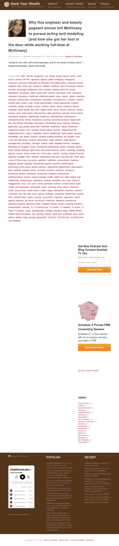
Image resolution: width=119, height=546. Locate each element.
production (32, 174)
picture (35, 167)
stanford (69, 190)
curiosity (29, 106)
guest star (35, 126)
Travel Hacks (83, 442)
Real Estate (82, 428)
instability (37, 133)
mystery (64, 153)
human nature (45, 130)
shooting (52, 187)
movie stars (46, 153)
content (79, 100)
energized (13, 116)
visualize (58, 211)
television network (16, 204)
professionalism (15, 177)
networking (45, 157)
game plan (13, 126)
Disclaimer (90, 540)
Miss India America (50, 150)
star (20, 194)
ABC (23, 76)
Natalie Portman (76, 153)
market (44, 143)
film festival (18, 123)
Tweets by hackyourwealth (18, 514)
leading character (55, 136)
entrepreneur (70, 116)
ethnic (28, 120)
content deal (14, 103)
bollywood (32, 89)
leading (42, 136)
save (34, 184)
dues (18, 113)
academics (39, 76)
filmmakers (39, 123)
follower (66, 123)
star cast (27, 194)
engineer (23, 116)
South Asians (33, 190)
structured (59, 194)
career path (41, 93)
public (50, 177)
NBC (28, 157)
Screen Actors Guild (71, 184)
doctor (80, 110)
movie (26, 153)
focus (59, 123)
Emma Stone (77, 113)
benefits (12, 89)
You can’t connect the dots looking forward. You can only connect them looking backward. (59, 483)
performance (67, 163)
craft (30, 103)
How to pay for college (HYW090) (97, 494)
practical (26, 170)
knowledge (13, 136)
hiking (64, 126)
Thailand (45, 204)
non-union (32, 160)
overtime (74, 160)
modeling (71, 150)
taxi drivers (40, 200)
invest (64, 133)
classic (65, 96)
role (63, 180)
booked (47, 89)
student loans (20, 197)
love (78, 136)
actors (11, 79)
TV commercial (41, 207)
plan (10, 170)
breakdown (13, 93)
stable (43, 190)
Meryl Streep (14, 150)
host (28, 130)
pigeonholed (64, 167)
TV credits (54, 207)
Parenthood (38, 163)
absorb (29, 76)
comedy (12, 100)
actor (79, 76)
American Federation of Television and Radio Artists (42, 83)
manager (36, 143)
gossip (26, 126)
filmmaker (28, 123)
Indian (29, 133)
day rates (35, 110)
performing (13, 167)
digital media (46, 110)
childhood (33, 96)
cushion (45, 106)
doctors (11, 113)
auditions (55, 86)
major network (55, 140)
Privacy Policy (64, 540)
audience (37, 86)
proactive (41, 170)
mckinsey (75, 143)
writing (19, 217)
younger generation (38, 217)
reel (79, 177)
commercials (22, 100)
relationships (26, 180)
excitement (37, 120)
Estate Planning (84, 412)
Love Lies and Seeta (17, 140)
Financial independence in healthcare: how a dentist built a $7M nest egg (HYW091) (96, 489)
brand (72, 89)
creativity (12, 106)
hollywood (72, 126)
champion (76, 93)
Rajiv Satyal (70, 177)
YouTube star (63, 217)
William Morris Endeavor (19, 214)
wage (65, 211)
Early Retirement (84, 408)
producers (69, 170)
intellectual (55, 133)
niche (76, 157)
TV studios (19, 211)
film (10, 123)
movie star (35, 153)
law (21, 136)
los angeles (69, 136)
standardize (58, 190)
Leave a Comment (73, 56)
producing (13, 174)
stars (34, 194)
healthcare (55, 126)
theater (54, 204)
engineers (44, 116)
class (58, 96)
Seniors (81, 433)
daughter (12, 110)
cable (32, 93)
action (73, 76)
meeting (70, 147)
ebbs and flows (54, 113)
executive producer (60, 120)
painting (28, 163)
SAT (29, 184)
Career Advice (83, 403)
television (50, 200)
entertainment (56, 116)
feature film (75, 120)
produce (51, 170)
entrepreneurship (16, 120)
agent (51, 79)
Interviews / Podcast (85, 421)
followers (75, 123)
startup (41, 194)
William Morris (75, 211)
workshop (67, 214)
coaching (80, 96)
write (75, 214)
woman (48, 214)
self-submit (35, 187)
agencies (35, 79)
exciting (46, 120)
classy (72, 96)
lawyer (27, 136)
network (35, 157)
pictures (42, 167)
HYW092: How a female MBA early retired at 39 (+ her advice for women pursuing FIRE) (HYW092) (97, 481)
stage (49, 190)
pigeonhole (53, 167)
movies (56, 153)
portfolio (17, 170)
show (59, 187)
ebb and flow (40, 113)
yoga (25, 217)
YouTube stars (77, 217)
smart (11, 190)
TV (31, 207)
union (27, 211)
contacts (71, 100)
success (38, 197)
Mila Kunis (35, 150)
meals (33, 147)
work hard (57, 214)
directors (72, 110)
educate (66, 113)
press (33, 170)
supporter (58, 197)
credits (21, 106)
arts (30, 86)
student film (70, 194)
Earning (81, 410)
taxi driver (29, 200)
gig (20, 126)
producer (60, 170)
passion (48, 163)
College (81, 405)
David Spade (24, 110)
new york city (67, 157)
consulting (47, 100)
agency (44, 79)
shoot (44, 187)
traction (61, 204)
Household (82, 417)
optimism (42, 160)
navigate (21, 157)
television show (33, 204)
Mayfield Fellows (62, 143)
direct (56, 110)
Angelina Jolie (14, 86)
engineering (33, 116)
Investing (81, 424)
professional (63, 174)
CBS (69, 93)
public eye (59, 177)
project (27, 177)
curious (37, 106)
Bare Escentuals (68, 86)
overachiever (63, 160)
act (46, 76)
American (12, 83)
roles (68, 180)
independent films (16, 133)
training (69, 204)
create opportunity (61, 103)
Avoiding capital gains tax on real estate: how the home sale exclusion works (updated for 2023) (59, 465)
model (62, 150)
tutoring (25, 207)
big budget (22, 89)
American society (75, 83)
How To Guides (83, 419)
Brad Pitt (64, 89)
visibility (48, 211)
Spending (81, 438)
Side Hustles (82, 435)
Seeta (11, 187)
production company (47, 174)
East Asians (27, 113)
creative (74, 103)
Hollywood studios (16, 130)
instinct (45, 133)
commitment (35, 100)
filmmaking (51, 123)
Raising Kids (82, 426)
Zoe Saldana (14, 221)
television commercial (66, 200)
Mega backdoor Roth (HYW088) (96, 502)
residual (47, 180)
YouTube (52, 217)
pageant (12, 163)
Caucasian (61, 93)
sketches (74, 187)
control (24, 103)
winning (39, 214)
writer (81, 214)
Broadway (24, 93)
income (56, 130)
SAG (23, 184)
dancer (76, 106)
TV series (75, 207)
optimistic (52, 160)
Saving (80, 431)
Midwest (25, 150)
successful (48, 197)
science (57, 184)
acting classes (62, 76)
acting (52, 76)
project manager (38, 177)
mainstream (42, 140)
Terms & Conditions (77, 540)
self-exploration (22, 187)
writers (11, 217)
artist (25, 86)
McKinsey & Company (18, 147)
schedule (48, 184)
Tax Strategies (83, 440)
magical (32, 140)
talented (20, 200)
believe (80, 86)
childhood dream (47, 96)
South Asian (20, 190)
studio (30, 197)
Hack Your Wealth (25, 3)
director (63, 110)
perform (57, 163)
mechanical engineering (48, 147)
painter (20, 163)
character (12, 96)
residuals (56, 180)
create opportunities (43, 103)
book (40, 89)
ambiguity (59, 79)
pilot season (77, 167)
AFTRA (26, 79)
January (77, 133)
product (22, 174)
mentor (78, 147)
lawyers (34, 136)
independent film (69, 130)
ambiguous (70, 79)
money (19, 153)
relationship (13, 180)
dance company (64, 106)
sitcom (66, 187)
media (63, 147)
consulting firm (59, 100)
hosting (34, 130)
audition (46, 86)
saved (40, 184)
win (33, 214)
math (51, 143)
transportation (14, 207)
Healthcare (82, 415)
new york (55, 157)
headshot (45, 126)
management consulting (19, 143)
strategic (49, 194)
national (12, 157)
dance (53, 106)
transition (78, 204)
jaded (70, 133)
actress (18, 79)
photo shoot (25, 167)
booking (55, 89)
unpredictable (38, 211)
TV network (65, 207)
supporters (69, 197)
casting (51, 93)
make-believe (69, 140)
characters (23, 96)
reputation (37, 180)
